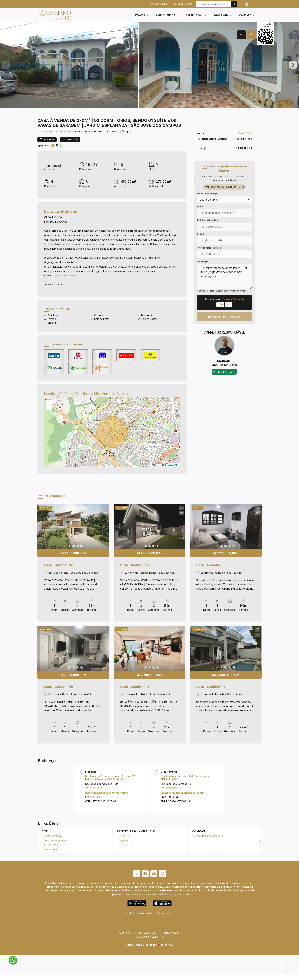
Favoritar (48, 139)
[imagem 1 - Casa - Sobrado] (226, 526)
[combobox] (224, 199)
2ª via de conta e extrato (208, 835)
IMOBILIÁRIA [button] (221, 15)
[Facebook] (145, 873)
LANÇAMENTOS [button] (166, 15)
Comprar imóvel (52, 835)
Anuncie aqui (50, 848)
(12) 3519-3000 (169, 788)
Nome (200, 206)
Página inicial (126, 840)
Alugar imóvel (51, 844)
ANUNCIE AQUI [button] (195, 15)
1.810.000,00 (244, 133)
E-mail (200, 234)
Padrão (48, 131)
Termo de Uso (164, 913)
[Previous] (43, 526)
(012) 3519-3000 (183, 3)
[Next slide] (293, 65)
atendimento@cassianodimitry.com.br (107, 792)
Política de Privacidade (139, 913)
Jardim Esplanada (64, 131)
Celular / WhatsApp (207, 220)
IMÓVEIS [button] (140, 15)
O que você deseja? (207, 193)
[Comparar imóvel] (105, 513)
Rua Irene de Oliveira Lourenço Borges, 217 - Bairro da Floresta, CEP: (111, 778)
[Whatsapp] (162, 873)
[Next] (104, 526)
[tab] (241, 34)
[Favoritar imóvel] (105, 508)
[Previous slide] (6, 65)
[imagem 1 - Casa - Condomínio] (73, 526)
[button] (246, 4)
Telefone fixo (209, 247)
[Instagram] (136, 873)
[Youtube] (153, 873)
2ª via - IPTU (126, 835)
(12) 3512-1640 (93, 788)
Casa (40, 131)
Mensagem (203, 261)
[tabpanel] (149, 65)
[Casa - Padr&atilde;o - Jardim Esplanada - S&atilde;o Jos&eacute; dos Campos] (54, 15)
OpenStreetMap (171, 465)
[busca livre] (234, 4)
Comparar (72, 139)
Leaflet (157, 465)
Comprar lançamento (55, 840)
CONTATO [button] (245, 15)
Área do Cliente (158, 3)
